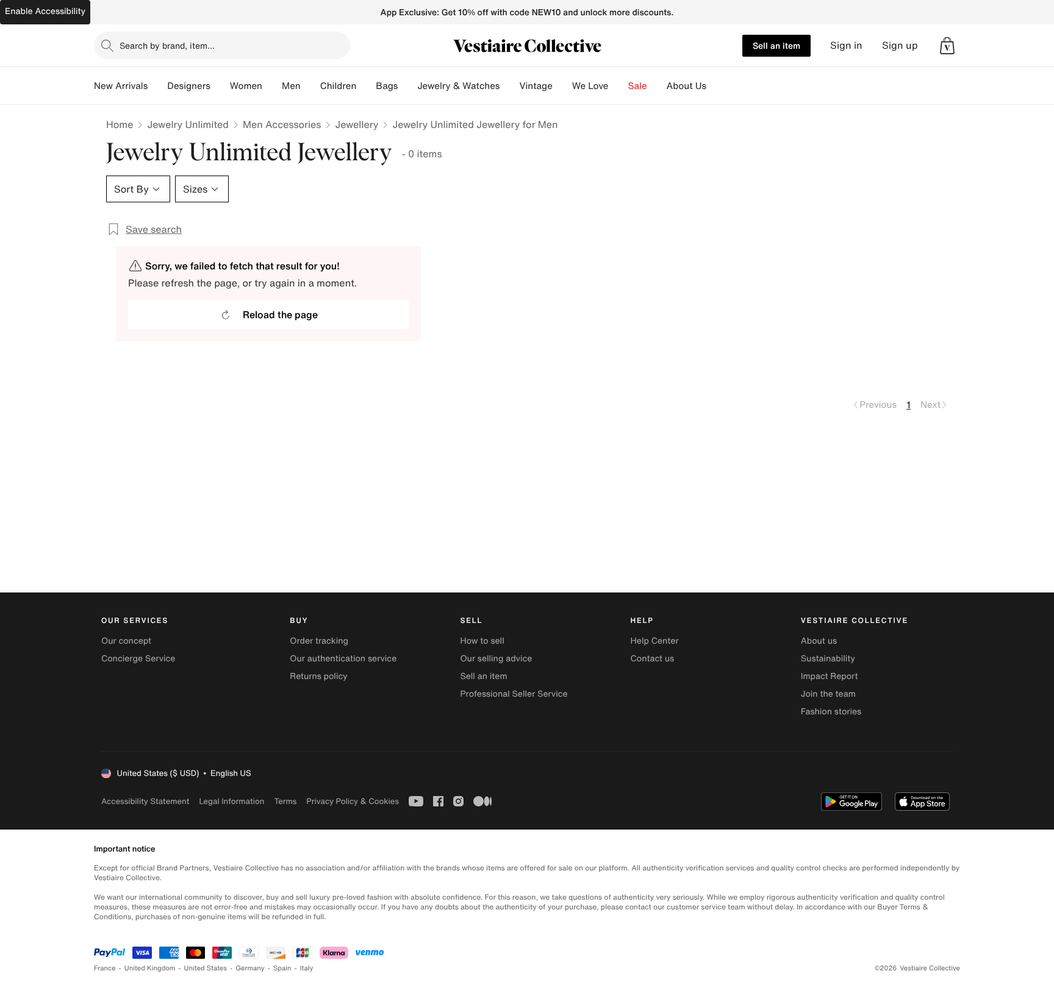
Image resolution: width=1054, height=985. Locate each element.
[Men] (310, 86)
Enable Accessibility (45, 11)
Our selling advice (496, 658)
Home (119, 124)
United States (206, 968)
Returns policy (318, 676)
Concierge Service (138, 658)
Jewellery (356, 124)
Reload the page (280, 314)
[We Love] (618, 86)
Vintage (535, 86)
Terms (285, 801)
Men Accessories (282, 124)
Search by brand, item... (167, 45)
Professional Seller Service (513, 694)
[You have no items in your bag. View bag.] (947, 45)
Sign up (900, 45)
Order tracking (319, 641)
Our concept (126, 641)
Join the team (828, 694)
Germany (250, 968)
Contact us (653, 658)
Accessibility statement (145, 801)
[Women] (272, 86)
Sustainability (828, 658)
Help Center (655, 641)
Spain (282, 968)
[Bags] (407, 86)
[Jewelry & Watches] (509, 86)
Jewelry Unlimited (188, 124)
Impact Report (829, 676)
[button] (947, 45)
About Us (686, 86)
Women (246, 86)
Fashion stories (831, 711)
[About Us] (716, 86)
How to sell (482, 641)
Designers (188, 86)
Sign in (846, 45)
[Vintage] (562, 86)
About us (819, 641)
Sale (637, 86)
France (105, 968)
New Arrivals (121, 86)
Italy (307, 968)
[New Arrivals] (157, 86)
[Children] (366, 86)
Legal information (231, 801)
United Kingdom (150, 968)
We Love (590, 86)
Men (291, 86)
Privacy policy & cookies (352, 801)
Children (338, 86)
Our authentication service (343, 658)
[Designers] (220, 86)
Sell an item (776, 45)
